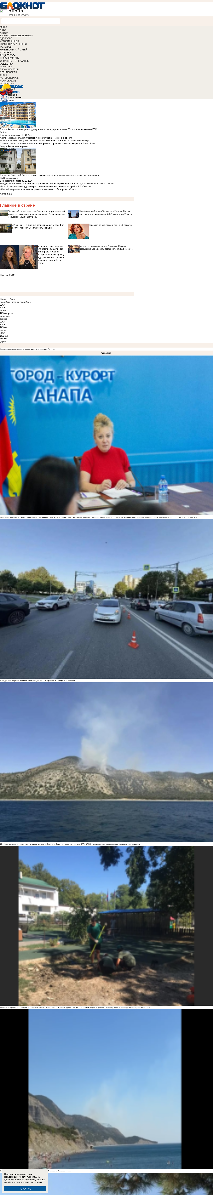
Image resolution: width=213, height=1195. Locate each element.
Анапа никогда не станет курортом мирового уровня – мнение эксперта (36, 138)
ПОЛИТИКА (6, 66)
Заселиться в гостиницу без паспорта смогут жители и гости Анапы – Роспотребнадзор (44, 140)
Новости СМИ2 (7, 275)
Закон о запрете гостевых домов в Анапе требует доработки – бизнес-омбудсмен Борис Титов (48, 143)
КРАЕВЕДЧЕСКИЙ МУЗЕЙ (13, 49)
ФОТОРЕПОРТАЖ (9, 78)
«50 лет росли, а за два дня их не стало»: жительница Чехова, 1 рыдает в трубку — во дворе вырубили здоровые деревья (54, 1007)
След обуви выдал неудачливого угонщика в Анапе (129, 1007)
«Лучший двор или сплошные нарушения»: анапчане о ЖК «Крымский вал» (38, 189)
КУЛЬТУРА (5, 52)
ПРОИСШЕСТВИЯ (9, 69)
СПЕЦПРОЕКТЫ (8, 72)
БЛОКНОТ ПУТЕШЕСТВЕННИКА (16, 35)
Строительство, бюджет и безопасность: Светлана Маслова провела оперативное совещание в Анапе (46, 517)
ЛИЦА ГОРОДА (8, 55)
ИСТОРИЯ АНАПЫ (9, 41)
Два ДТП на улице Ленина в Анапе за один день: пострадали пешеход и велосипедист (39, 680)
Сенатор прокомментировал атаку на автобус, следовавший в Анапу (28, 349)
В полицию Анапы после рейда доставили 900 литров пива (173, 517)
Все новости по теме (10, 135)
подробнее (25, 302)
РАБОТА (18, 86)
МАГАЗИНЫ (16, 97)
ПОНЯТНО (25, 1188)
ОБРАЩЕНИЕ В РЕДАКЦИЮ (14, 61)
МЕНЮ (3, 27)
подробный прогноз (9, 302)
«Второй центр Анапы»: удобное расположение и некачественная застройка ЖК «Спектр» (45, 186)
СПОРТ (3, 75)
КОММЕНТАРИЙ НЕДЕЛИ (13, 44)
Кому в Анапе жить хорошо (13, 146)
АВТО (3, 30)
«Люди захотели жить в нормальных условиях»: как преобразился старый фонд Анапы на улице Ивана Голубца (57, 183)
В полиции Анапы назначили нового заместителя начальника (115, 844)
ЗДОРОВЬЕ (6, 38)
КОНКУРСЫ (6, 47)
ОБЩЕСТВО (6, 64)
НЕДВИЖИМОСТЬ (9, 58)
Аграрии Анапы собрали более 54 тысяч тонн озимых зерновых (118, 517)
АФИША (4, 33)
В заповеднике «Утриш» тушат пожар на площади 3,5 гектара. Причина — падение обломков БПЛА (44, 844)
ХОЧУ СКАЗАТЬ (8, 81)
